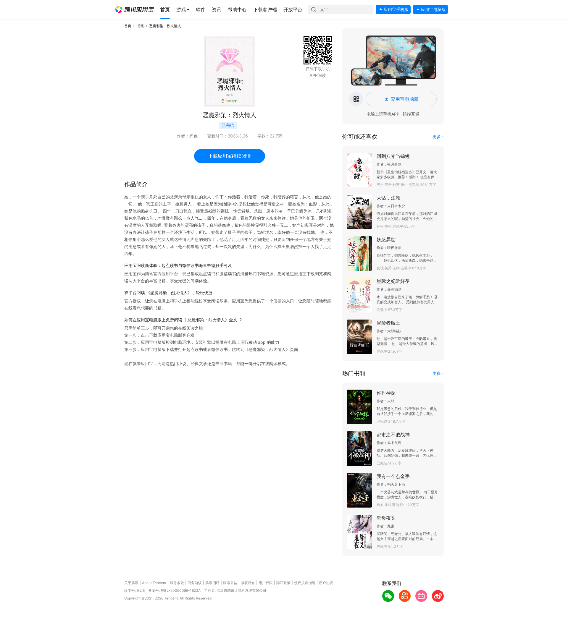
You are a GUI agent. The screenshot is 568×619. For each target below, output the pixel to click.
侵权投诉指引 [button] (304, 583)
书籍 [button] (140, 26)
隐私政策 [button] (283, 583)
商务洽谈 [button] (195, 583)
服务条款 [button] (177, 583)
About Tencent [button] (154, 583)
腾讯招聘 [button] (212, 583)
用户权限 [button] (266, 583)
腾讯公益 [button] (230, 583)
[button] (134, 9)
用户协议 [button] (326, 583)
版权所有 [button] (248, 583)
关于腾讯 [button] (131, 583)
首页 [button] (127, 26)
